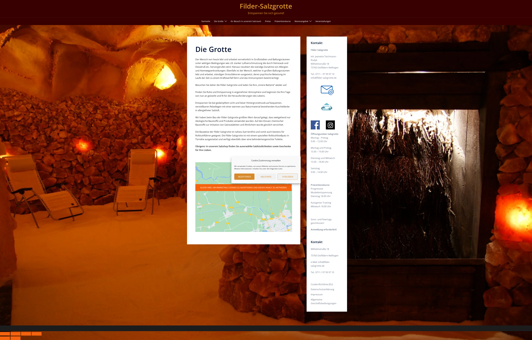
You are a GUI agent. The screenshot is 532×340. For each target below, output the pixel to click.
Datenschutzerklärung (322, 289)
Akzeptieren (244, 176)
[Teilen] (26, 334)
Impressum (317, 294)
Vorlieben (287, 176)
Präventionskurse (283, 21)
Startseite (205, 21)
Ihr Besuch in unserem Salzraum (246, 21)
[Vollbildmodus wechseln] (16, 334)
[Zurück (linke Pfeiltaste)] (5, 338)
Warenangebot (301, 21)
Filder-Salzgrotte (266, 6)
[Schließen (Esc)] (37, 334)
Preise (268, 21)
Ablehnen (266, 176)
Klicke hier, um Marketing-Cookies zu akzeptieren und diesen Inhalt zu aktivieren (243, 187)
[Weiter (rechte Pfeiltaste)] (16, 338)
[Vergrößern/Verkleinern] (5, 334)
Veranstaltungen (323, 21)
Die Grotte (218, 21)
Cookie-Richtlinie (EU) (322, 284)
